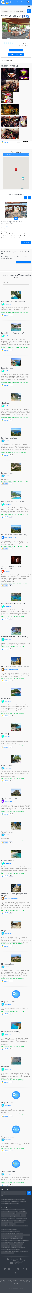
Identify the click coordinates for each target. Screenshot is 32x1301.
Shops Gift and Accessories (8, 1253)
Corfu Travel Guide (6, 1211)
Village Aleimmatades (9, 1137)
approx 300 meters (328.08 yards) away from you (14, 312)
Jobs (27, 1280)
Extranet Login (3, 1281)
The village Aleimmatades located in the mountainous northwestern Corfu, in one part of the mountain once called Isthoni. (15, 1145)
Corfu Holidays (5, 1209)
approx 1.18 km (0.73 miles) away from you (12, 678)
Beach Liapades (7, 733)
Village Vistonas (7, 832)
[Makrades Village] (16, 958)
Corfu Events (7, 571)
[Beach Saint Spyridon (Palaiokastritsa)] (16, 495)
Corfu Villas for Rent (14, 1203)
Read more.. (26, 242)
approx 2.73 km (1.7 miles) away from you (12, 1011)
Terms (9, 1280)
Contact (28, 1281)
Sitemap (16, 1283)
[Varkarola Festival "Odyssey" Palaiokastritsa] (16, 560)
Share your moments (15, 54)
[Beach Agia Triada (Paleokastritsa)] (16, 295)
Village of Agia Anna (8, 1171)
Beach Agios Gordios (22, 1225)
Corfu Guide (14, 1211)
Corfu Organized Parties (10, 537)
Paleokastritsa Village (9, 438)
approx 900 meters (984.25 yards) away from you (14, 546)
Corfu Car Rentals (15, 1249)
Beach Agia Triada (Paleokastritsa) (13, 301)
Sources (22, 1280)
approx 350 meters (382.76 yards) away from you (14, 347)
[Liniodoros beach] (16, 854)
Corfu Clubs (13, 1247)
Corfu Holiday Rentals (19, 1199)
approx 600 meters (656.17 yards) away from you (14, 417)
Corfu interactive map (21, 1213)
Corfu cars (23, 1215)
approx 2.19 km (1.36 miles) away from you (12, 778)
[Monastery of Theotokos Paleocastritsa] (16, 661)
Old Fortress (12, 1224)
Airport (23, 1216)
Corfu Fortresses (8, 801)
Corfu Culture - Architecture (16, 1235)
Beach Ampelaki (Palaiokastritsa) (13, 603)
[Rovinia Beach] (16, 692)
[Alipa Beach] (16, 397)
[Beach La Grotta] (16, 362)
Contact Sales (18, 1264)
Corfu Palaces (19, 1233)
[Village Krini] (16, 924)
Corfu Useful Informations (7, 1199)
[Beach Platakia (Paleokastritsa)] (16, 327)
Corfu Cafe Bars (6, 226)
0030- (24, 1258)
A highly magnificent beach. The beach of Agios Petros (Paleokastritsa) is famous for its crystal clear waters (15, 644)
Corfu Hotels (23, 1201)
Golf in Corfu (12, 1244)
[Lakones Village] (16, 467)
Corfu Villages (7, 440)
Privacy (3, 1280)
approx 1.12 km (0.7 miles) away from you (12, 646)
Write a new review (15, 50)
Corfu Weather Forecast (7, 1215)
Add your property (14, 1281)
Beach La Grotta (7, 368)
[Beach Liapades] (16, 727)
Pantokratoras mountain (7, 1222)
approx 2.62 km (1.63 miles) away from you (12, 978)
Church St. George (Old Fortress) (9, 1225)
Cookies (15, 1280)
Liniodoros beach (7, 860)
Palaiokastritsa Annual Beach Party (14, 535)
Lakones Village (7, 473)
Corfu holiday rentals (6, 1216)
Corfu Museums (14, 1201)
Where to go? (12, 1213)
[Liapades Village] (16, 759)
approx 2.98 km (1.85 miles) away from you (12, 1182)
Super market (15, 1251)
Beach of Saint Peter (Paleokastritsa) (14, 637)
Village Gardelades (8, 1001)
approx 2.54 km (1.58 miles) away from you (12, 943)
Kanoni (15, 1220)
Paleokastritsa (5, 1220)
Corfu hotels (17, 1215)
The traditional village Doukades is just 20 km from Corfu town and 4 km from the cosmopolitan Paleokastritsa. (14, 1110)
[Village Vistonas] (16, 826)
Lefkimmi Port (11, 1218)
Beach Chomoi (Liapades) (10, 1032)
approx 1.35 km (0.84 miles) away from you (12, 713)
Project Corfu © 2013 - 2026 (16, 1288)
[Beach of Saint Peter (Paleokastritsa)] (16, 631)
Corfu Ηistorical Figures (23, 1240)
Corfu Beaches (7, 304)
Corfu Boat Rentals (6, 1249)
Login (19, 1)
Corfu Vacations (13, 1209)
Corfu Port (4, 1218)
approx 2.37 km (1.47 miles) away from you (12, 873)
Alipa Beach (5, 403)
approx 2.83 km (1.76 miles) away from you (12, 1114)
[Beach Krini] (16, 1060)
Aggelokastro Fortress (9, 798)
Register (24, 1)
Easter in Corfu (13, 1240)
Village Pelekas (22, 1220)
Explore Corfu (22, 1211)
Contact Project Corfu (18, 1261)
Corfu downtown (16, 1216)
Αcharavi (16, 1222)
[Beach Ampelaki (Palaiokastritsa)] (16, 597)
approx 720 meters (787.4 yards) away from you (14, 452)
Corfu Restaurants (6, 1201)
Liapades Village (7, 765)
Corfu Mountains (5, 1236)
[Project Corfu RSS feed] (16, 1273)
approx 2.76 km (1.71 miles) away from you (12, 1046)
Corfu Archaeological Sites (16, 1238)
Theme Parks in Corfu (19, 1242)
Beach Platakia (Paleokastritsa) (12, 333)
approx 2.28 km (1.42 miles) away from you (12, 811)
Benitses (21, 1222)
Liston (11, 1220)
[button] (16, 170)
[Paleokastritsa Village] (16, 432)
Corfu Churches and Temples (11, 669)
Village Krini (5, 931)
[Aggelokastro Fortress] (16, 792)
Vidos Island (4, 1229)
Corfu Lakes (26, 1235)
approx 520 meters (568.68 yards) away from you (14, 382)
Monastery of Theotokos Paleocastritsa (15, 667)
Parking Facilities (23, 1251)
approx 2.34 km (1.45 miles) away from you (12, 840)
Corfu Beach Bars (5, 1247)
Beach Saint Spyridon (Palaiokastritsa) (15, 501)
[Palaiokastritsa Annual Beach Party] (16, 529)
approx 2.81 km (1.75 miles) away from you (12, 1079)
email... (4, 1193)
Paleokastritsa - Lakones (21, 1218)
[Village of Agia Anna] (16, 1164)
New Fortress (5, 1224)
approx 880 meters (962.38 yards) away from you (14, 514)
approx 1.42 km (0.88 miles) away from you (12, 745)
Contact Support (18, 1262)
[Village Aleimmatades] (16, 1129)
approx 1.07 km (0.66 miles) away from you (12, 616)
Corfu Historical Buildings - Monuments (10, 1231)
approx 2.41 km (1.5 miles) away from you (12, 910)
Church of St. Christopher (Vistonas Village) (14, 895)
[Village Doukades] (16, 1095)
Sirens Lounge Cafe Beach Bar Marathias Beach (12, 223)
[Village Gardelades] (16, 994)
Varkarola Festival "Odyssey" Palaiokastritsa (11, 567)
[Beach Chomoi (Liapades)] (16, 1025)
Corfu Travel (21, 1209)
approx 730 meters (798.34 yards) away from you (14, 481)
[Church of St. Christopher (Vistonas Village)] (16, 888)
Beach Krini (5, 1067)
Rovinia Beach (6, 698)
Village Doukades (7, 1102)
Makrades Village (7, 964)
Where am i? (4, 1213)
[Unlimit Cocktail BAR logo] (16, 28)
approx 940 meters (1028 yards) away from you (14, 583)
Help (22, 1281)
